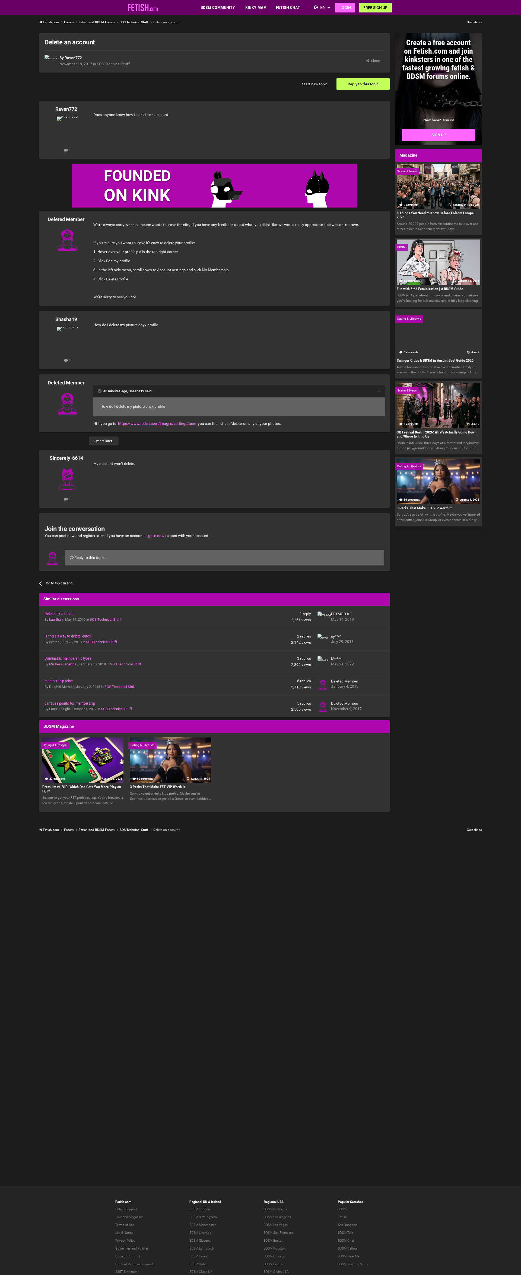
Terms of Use (124, 1225)
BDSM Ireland (199, 1256)
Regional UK (198, 1202)
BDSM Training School (354, 1264)
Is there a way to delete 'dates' (68, 636)
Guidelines (474, 22)
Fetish (342, 1217)
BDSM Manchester (202, 1225)
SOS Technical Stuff (113, 64)
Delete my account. (60, 613)
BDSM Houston (275, 1248)
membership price (59, 680)
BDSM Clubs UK (200, 1272)
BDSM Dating (347, 1248)
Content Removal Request (134, 1264)
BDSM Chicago (274, 1256)
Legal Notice (124, 1233)
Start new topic (315, 84)
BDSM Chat (346, 1240)
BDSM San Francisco (279, 1233)
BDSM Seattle (273, 1264)
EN (323, 7)
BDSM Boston (274, 1240)
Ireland (216, 1202)
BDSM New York (275, 1209)
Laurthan (56, 619)
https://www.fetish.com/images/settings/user (157, 423)
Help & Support (126, 1209)
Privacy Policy (125, 1240)
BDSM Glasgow (200, 1240)
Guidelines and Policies (132, 1248)
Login (345, 7)
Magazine (136, 1217)
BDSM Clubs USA (276, 1272)
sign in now (154, 535)
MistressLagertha (63, 664)
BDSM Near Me (348, 1256)
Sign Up (438, 135)
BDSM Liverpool (200, 1233)
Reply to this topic (363, 84)
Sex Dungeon (347, 1225)
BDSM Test (345, 1233)
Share (374, 61)
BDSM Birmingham (203, 1217)
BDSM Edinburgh (201, 1248)
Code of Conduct (127, 1256)
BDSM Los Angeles (277, 1217)
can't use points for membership (70, 703)
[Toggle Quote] (100, 391)
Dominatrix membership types (68, 658)
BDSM (342, 1209)
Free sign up (375, 7)
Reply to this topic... (90, 557)
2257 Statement (127, 1272)
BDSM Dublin (198, 1264)
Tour (118, 1217)
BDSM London (199, 1209)
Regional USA (274, 1202)
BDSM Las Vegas (276, 1225)
